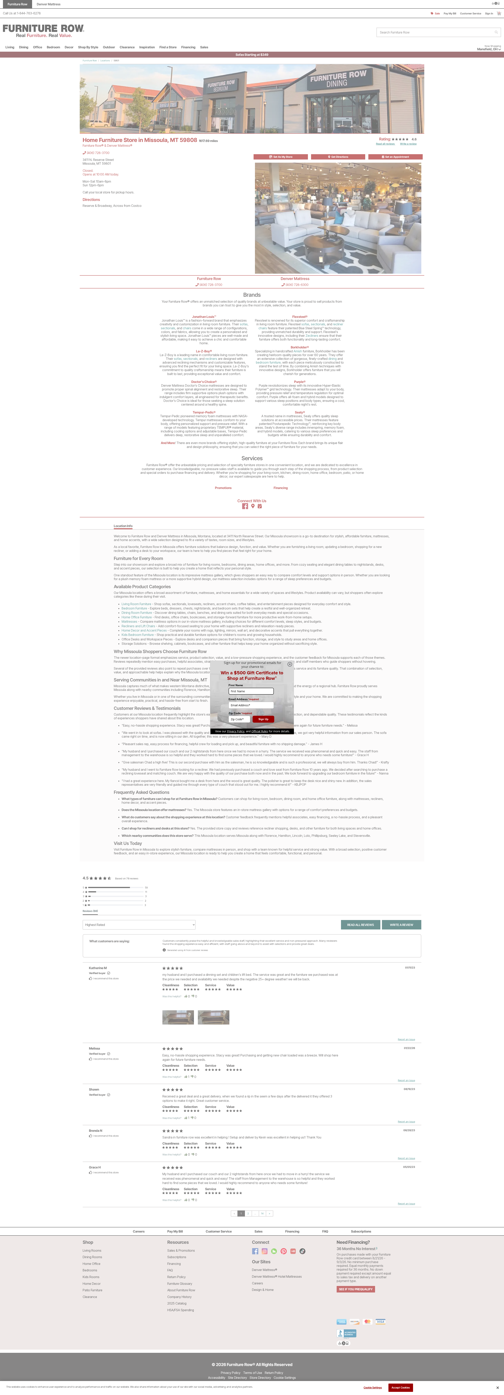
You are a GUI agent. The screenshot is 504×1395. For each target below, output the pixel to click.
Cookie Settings (373, 1387)
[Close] (497, 1387)
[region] (252, 1388)
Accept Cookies (401, 1387)
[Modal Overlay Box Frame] (252, 698)
